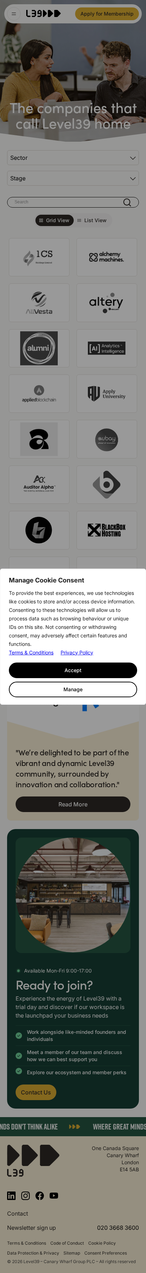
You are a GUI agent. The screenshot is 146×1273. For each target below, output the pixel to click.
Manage (73, 689)
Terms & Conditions (31, 652)
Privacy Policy (77, 652)
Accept (73, 670)
